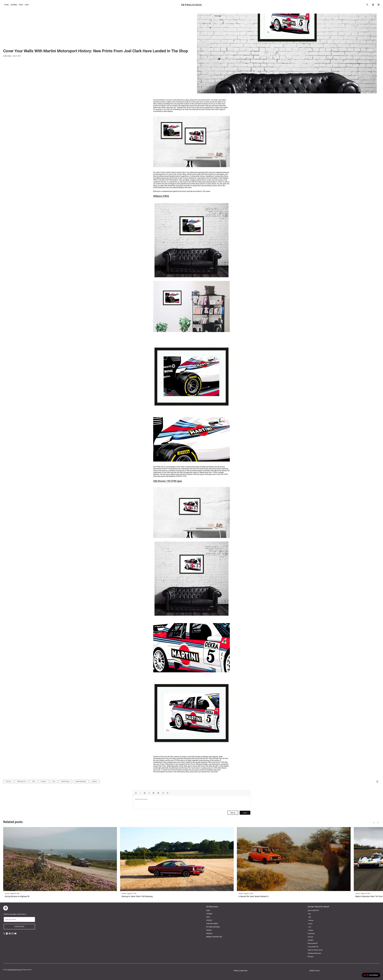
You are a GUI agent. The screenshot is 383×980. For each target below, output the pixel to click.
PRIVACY (209, 930)
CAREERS (209, 933)
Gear (54, 781)
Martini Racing (65, 781)
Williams (94, 781)
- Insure (310, 923)
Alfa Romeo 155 (21, 781)
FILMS (6, 5)
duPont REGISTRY (313, 910)
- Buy (309, 914)
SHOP (21, 5)
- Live (309, 927)
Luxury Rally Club (313, 946)
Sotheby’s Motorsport (314, 953)
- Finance (310, 920)
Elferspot (310, 956)
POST (27, 5)
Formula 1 (43, 781)
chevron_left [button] (374, 822)
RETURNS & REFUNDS (213, 927)
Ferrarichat (311, 933)
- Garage (310, 930)
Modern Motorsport (81, 781)
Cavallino (310, 940)
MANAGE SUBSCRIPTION (214, 937)
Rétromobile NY (313, 943)
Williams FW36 (161, 196)
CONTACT (209, 920)
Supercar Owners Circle (315, 950)
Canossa (310, 937)
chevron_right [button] (378, 822)
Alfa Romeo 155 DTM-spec (167, 481)
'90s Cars (8, 781)
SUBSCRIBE (19, 927)
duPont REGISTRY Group (14, 969)
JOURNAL (13, 5)
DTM (33, 781)
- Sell (309, 917)
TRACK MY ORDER (212, 923)
